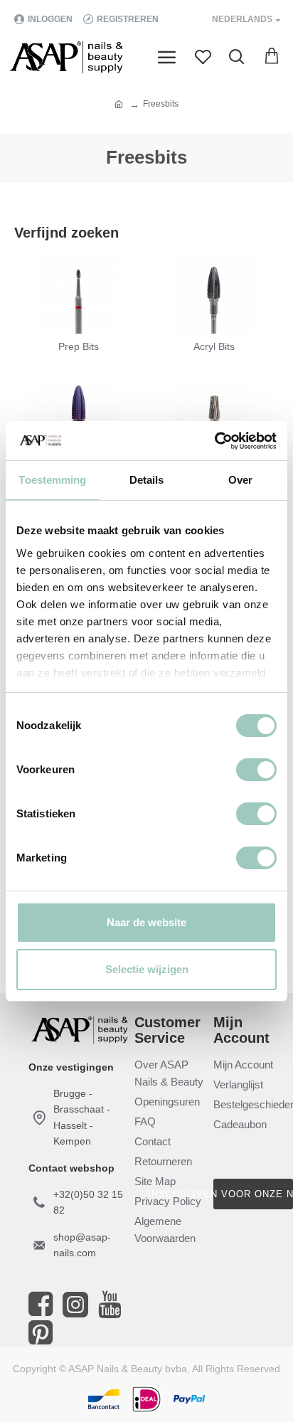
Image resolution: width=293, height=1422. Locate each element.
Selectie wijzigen (146, 969)
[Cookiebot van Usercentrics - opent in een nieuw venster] (214, 441)
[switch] (256, 769)
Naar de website (146, 922)
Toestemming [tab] (52, 480)
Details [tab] (146, 480)
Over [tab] (240, 480)
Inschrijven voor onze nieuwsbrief (253, 1194)
